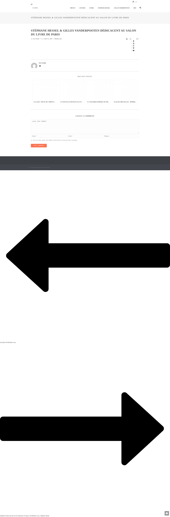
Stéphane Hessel (104, 8)
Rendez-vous (80, 21)
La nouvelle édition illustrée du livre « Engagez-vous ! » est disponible (72, 102)
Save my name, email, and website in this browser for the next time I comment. (55, 140)
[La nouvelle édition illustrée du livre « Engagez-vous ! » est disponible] (71, 90)
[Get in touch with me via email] (40, 66)
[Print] (127, 39)
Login (135, 1)
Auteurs (82, 8)
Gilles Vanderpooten (122, 8)
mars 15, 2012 (48, 39)
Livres (91, 8)
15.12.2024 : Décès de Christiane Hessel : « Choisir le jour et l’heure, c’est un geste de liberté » (45, 102)
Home (72, 21)
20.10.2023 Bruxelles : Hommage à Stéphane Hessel (126, 102)
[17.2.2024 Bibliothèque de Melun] (98, 90)
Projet (72, 8)
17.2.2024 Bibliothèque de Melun (99, 102)
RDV (135, 8)
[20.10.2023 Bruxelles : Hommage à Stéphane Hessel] (125, 90)
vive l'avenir (36, 39)
